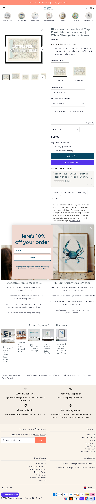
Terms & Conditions (37, 478)
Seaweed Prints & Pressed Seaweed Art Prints (61, 348)
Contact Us (41, 463)
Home (4, 375)
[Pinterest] (11, 488)
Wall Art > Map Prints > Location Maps (23, 375)
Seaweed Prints (88, 452)
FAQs (92, 440)
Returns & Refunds (38, 469)
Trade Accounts (88, 437)
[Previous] (4, 49)
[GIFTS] (62, 15)
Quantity (56, 129)
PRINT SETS (35, 21)
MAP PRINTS (21, 21)
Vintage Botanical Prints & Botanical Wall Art (48, 348)
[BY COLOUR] (75, 15)
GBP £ (89, 488)
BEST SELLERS (7, 21)
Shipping (82, 192)
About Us (91, 435)
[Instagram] (6, 488)
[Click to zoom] (42, 30)
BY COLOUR (75, 21)
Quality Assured (68, 192)
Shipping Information (36, 466)
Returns (55, 198)
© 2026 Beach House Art (12, 498)
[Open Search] (84, 8)
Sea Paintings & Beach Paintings (34, 347)
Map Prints (90, 446)
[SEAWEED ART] (49, 15)
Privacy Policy (40, 435)
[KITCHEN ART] (88, 15)
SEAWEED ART (49, 21)
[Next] (42, 49)
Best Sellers (90, 443)
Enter (32, 257)
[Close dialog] (91, 227)
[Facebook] (2, 488)
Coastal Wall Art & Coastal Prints (21, 346)
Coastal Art (90, 449)
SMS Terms (41, 475)
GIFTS (63, 21)
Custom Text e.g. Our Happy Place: (68, 111)
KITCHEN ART (88, 21)
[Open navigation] (22, 8)
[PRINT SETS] (35, 15)
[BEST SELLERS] (7, 15)
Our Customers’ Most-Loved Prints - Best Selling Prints (8, 354)
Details (55, 192)
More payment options (61, 168)
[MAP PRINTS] (21, 15)
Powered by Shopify (33, 498)
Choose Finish (57, 60)
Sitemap (42, 480)
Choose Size (57, 87)
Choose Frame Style (60, 99)
